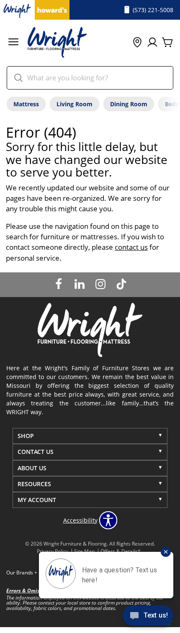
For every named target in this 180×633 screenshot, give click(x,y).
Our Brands (21, 572)
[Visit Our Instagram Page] (101, 284)
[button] (13, 43)
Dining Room (128, 104)
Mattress (26, 104)
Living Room (75, 104)
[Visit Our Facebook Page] (59, 284)
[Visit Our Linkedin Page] (80, 284)
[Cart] (167, 42)
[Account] (152, 42)
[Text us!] (148, 616)
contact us (131, 247)
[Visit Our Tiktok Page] (121, 284)
